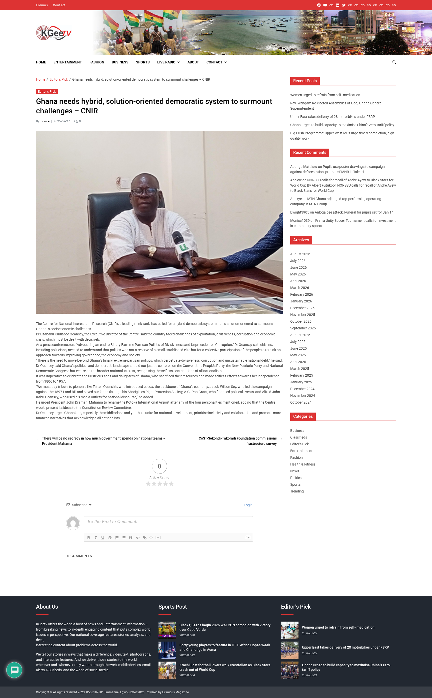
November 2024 (302, 396)
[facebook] (319, 5)
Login (247, 505)
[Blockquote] (130, 538)
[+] (158, 537)
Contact (59, 5)
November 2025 (302, 315)
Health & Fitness (303, 464)
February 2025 (301, 375)
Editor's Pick (47, 91)
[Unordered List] (123, 538)
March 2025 (299, 369)
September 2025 (303, 328)
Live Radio (166, 62)
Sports (143, 62)
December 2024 (302, 389)
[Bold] (88, 538)
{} (151, 537)
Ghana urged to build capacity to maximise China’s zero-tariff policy (342, 125)
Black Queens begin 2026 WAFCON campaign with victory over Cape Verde (225, 627)
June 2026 (298, 267)
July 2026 (298, 261)
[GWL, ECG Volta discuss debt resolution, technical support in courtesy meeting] (350, 5)
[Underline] (102, 538)
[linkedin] (338, 5)
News (294, 471)
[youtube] (325, 5)
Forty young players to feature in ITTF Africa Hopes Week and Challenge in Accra (225, 647)
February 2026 (301, 294)
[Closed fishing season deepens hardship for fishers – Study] (356, 5)
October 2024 (301, 402)
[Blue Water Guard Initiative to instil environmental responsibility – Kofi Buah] (381, 5)
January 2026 (301, 301)
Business (120, 62)
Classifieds (298, 437)
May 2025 (298, 355)
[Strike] (109, 538)
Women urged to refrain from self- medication (325, 95)
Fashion (97, 62)
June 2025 (298, 348)
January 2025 (301, 382)
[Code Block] (137, 538)
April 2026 (298, 281)
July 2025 (298, 342)
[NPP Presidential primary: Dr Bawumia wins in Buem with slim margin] (388, 5)
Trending (297, 491)
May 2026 (298, 274)
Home (41, 62)
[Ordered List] (116, 538)
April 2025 (298, 362)
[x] (344, 5)
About (193, 62)
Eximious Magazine (175, 692)
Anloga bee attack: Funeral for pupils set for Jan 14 (354, 212)
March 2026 (299, 288)
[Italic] (95, 538)
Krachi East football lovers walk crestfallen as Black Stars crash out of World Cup (225, 667)
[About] (394, 5)
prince (45, 121)
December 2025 (302, 308)
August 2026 (300, 254)
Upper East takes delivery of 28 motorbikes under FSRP (332, 117)
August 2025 (300, 335)
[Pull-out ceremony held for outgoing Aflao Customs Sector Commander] (369, 5)
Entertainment (68, 62)
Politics (296, 478)
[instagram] (331, 5)
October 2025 (301, 321)
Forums (42, 5)
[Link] (144, 538)
